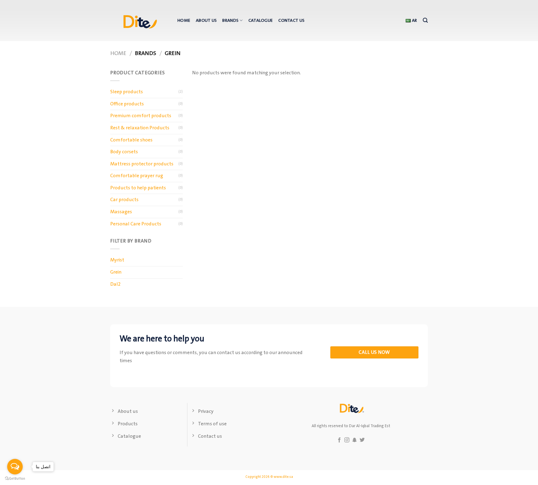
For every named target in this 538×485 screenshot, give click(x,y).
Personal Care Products (135, 224)
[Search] (425, 20)
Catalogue (260, 20)
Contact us (291, 20)
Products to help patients (138, 188)
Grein (115, 272)
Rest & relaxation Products (139, 128)
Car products (124, 200)
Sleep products (126, 92)
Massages (121, 212)
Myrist (117, 260)
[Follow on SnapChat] (354, 440)
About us (206, 20)
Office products (127, 104)
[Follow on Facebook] (339, 440)
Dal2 (115, 284)
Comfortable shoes (131, 140)
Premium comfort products (140, 116)
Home (183, 20)
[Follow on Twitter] (362, 440)
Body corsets (124, 152)
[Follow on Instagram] (346, 440)
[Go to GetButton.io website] (15, 479)
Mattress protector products (141, 164)
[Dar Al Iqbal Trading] (139, 20)
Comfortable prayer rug (136, 176)
